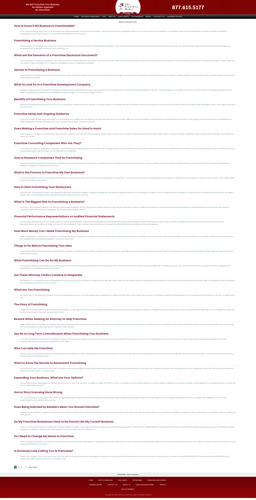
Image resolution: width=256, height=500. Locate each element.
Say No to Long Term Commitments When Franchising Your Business (61, 334)
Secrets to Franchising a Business (37, 70)
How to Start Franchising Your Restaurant (42, 187)
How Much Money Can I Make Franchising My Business (51, 231)
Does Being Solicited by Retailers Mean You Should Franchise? (56, 407)
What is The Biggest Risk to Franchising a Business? (49, 202)
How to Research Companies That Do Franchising (48, 158)
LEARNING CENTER (174, 16)
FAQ (104, 16)
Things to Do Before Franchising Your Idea (43, 246)
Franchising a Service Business (35, 40)
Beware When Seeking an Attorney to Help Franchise (50, 319)
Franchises (122, 474)
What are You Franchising (32, 290)
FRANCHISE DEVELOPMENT (145, 485)
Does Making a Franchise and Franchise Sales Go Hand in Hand (57, 128)
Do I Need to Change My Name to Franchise (44, 436)
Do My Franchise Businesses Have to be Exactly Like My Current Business (64, 422)
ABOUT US (126, 485)
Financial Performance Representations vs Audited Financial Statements (64, 216)
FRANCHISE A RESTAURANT (157, 480)
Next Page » (33, 467)
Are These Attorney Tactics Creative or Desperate (48, 275)
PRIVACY (163, 485)
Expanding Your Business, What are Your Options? (48, 378)
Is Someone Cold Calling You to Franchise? (43, 451)
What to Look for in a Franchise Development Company (52, 84)
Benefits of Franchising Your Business (40, 99)
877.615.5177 (188, 7)
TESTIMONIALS (137, 16)
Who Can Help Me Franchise (33, 348)
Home (76, 16)
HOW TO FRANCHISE (105, 480)
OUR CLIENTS (123, 16)
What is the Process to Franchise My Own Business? (49, 172)
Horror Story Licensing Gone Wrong (38, 392)
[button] (90, 16)
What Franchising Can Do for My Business (42, 260)
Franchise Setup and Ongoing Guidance (41, 114)
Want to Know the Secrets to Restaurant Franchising (50, 363)
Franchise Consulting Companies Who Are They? (47, 143)
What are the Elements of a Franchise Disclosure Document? (55, 55)
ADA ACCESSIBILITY (128, 489)
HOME (91, 480)
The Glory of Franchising (30, 304)
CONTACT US (159, 16)
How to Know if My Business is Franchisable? (44, 26)
